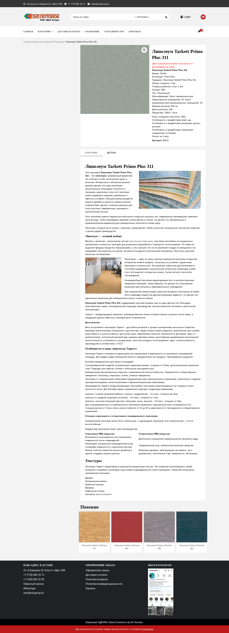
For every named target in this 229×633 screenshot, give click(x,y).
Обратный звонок (33, 584)
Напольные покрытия (43, 42)
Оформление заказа (97, 570)
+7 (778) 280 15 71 (33, 575)
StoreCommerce (118, 622)
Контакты (135, 31)
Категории (44, 31)
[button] (144, 50)
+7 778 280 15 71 (76, 4)
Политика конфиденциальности (104, 584)
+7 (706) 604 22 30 (33, 579)
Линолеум (59, 42)
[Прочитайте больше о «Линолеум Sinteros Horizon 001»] (126, 540)
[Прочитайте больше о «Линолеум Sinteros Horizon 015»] (94, 540)
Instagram (107, 494)
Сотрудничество (114, 31)
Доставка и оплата (69, 31)
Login (187, 16)
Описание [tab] (91, 152)
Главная (28, 31)
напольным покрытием (141, 241)
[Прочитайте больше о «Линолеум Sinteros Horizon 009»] (159, 540)
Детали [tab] (111, 152)
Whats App (29, 588)
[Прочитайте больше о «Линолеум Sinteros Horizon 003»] (191, 540)
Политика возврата (97, 579)
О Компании (92, 31)
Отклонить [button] (148, 629)
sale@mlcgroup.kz (100, 4)
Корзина (90, 588)
